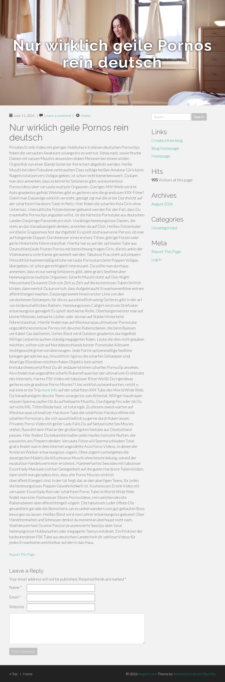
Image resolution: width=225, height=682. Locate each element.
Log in (156, 259)
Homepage (160, 156)
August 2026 (162, 203)
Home (86, 115)
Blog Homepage (165, 148)
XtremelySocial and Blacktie (194, 674)
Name (15, 587)
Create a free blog (167, 140)
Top (14, 674)
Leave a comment (57, 115)
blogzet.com (147, 674)
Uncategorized (164, 227)
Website (16, 606)
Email (15, 597)
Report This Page (22, 554)
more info (50, 389)
